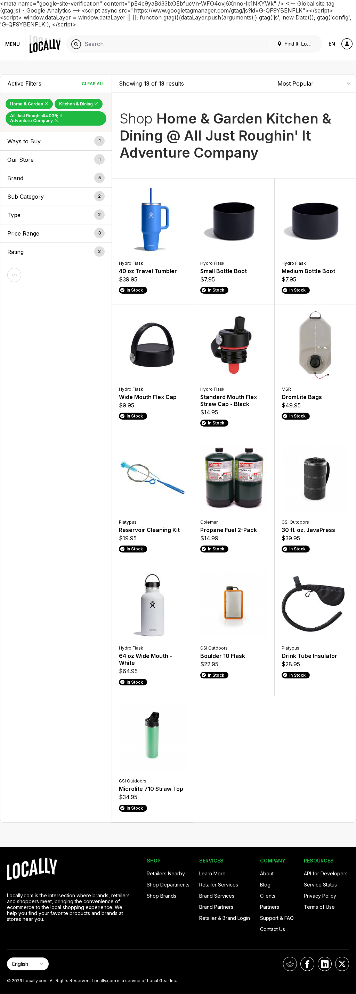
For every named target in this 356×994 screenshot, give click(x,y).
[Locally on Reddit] (290, 964)
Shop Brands (161, 896)
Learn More (212, 873)
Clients (267, 896)
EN (332, 44)
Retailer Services (218, 885)
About (267, 873)
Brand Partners (216, 907)
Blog (265, 885)
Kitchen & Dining (76, 103)
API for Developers (326, 873)
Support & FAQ (277, 918)
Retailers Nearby (166, 873)
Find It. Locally (300, 44)
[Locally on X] (342, 964)
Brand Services (216, 896)
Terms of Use (319, 907)
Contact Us (272, 929)
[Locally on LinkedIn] (325, 964)
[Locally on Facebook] (307, 964)
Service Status (320, 885)
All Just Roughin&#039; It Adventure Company (36, 118)
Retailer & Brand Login (224, 918)
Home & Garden (27, 103)
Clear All (93, 83)
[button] (56, 141)
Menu (12, 44)
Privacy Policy (320, 896)
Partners (269, 907)
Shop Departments (168, 885)
